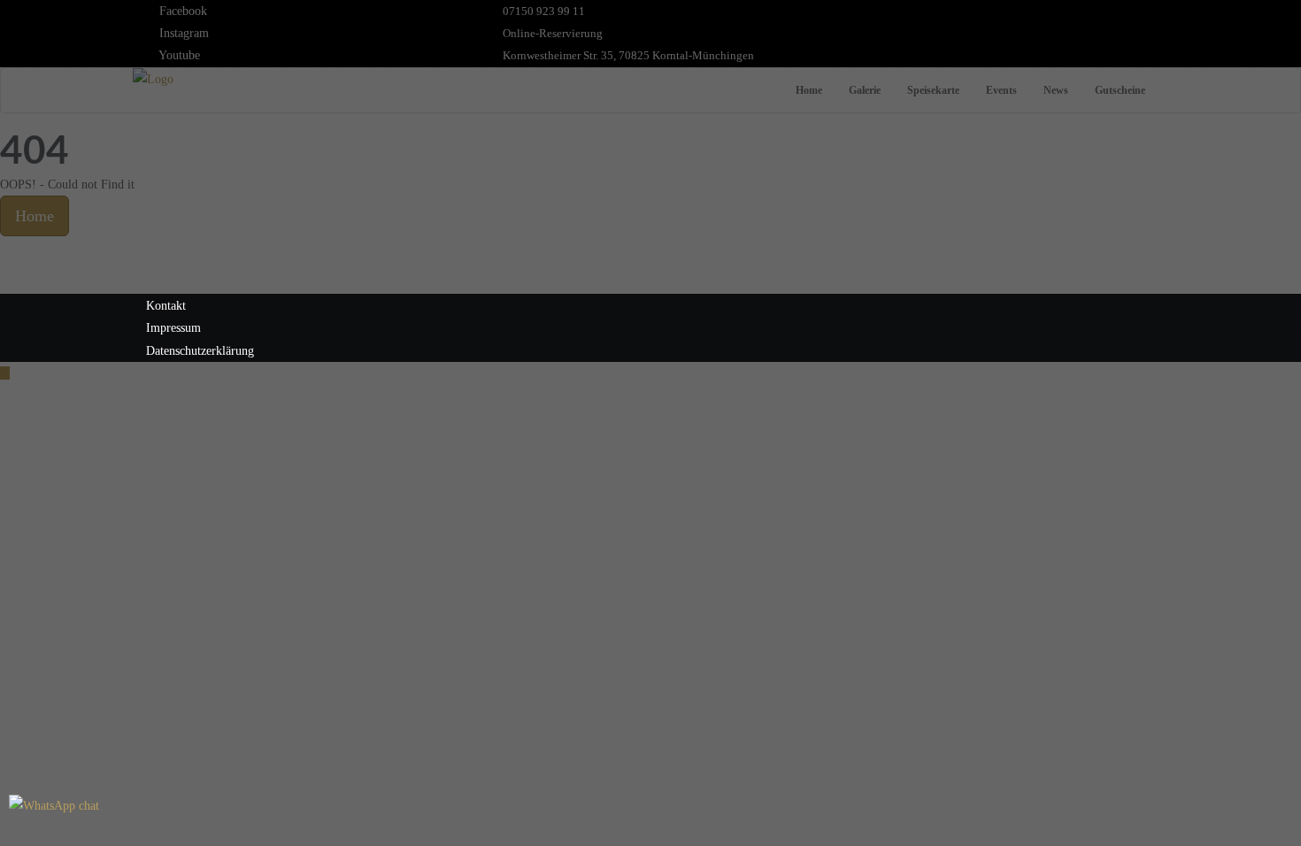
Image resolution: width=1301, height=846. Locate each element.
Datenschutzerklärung (200, 351)
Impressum (173, 328)
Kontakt (166, 305)
